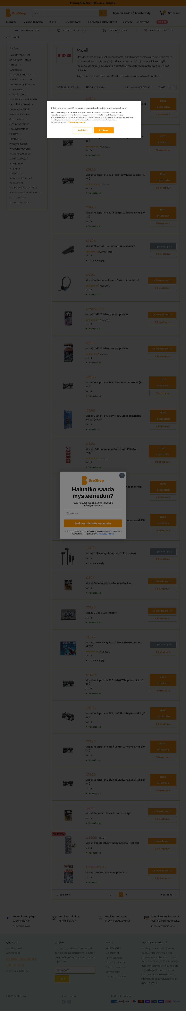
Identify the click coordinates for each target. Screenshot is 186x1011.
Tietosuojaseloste (76, 122)
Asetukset (82, 130)
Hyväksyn (104, 130)
